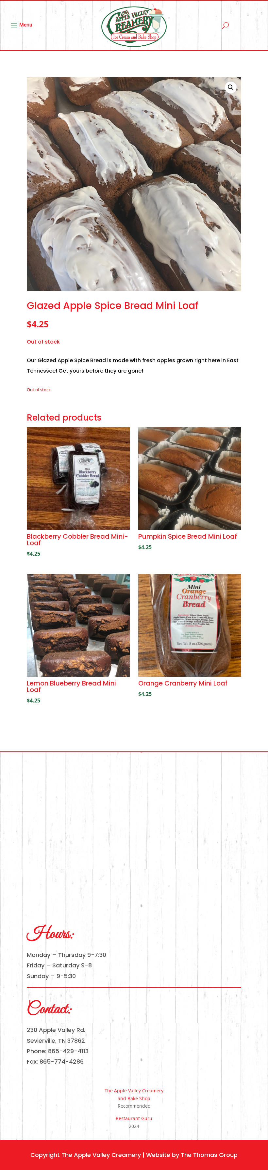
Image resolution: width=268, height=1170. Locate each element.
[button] (231, 87)
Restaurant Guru (134, 1118)
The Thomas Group (209, 1155)
